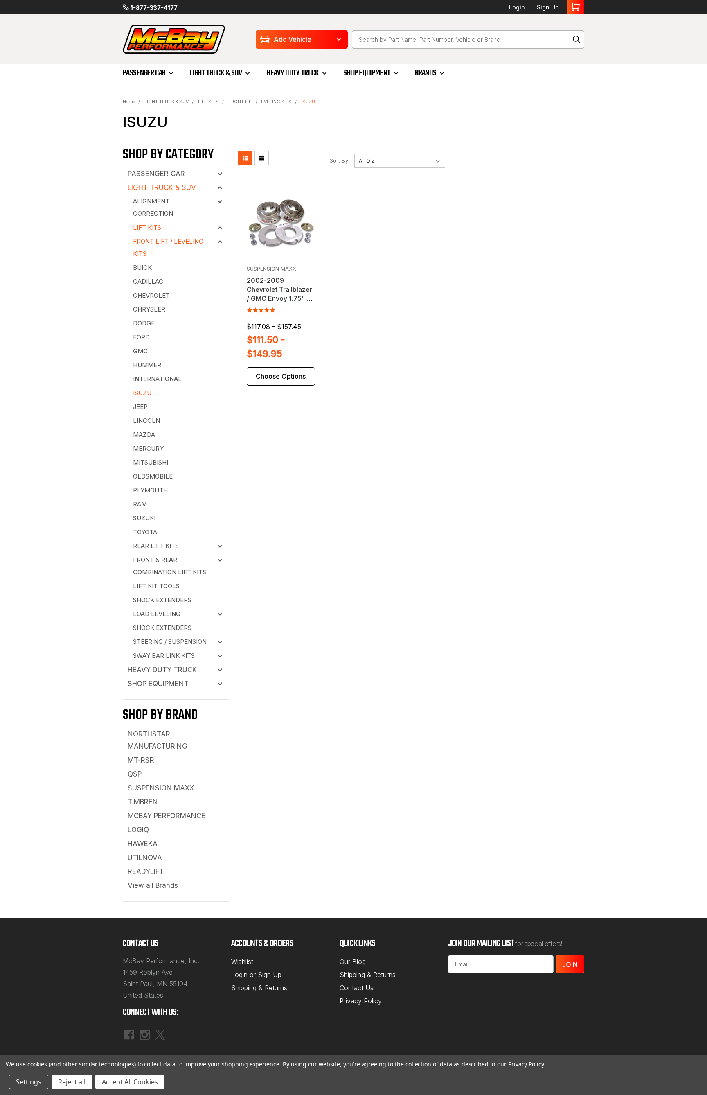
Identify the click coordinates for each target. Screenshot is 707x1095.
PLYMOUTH (150, 490)
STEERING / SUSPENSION (170, 642)
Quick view (281, 254)
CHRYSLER (149, 309)
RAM (140, 504)
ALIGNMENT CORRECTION (153, 207)
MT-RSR (141, 760)
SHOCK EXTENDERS (162, 600)
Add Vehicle (292, 39)
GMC (140, 351)
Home (129, 101)
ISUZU (308, 101)
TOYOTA (145, 532)
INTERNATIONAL (157, 379)
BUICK (142, 267)
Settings (28, 1081)
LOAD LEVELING (156, 614)
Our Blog (353, 961)
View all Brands (153, 885)
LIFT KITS (208, 101)
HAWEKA (143, 844)
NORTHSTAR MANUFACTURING (157, 740)
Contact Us (357, 988)
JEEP (140, 407)
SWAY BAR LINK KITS (164, 655)
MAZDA (144, 434)
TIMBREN (143, 802)
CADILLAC (148, 281)
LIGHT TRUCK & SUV (216, 73)
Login (517, 7)
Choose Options (281, 376)
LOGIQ (138, 830)
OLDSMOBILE (153, 476)
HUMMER (147, 365)
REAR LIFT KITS (156, 546)
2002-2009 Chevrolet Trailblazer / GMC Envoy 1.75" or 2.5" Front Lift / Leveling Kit (280, 298)
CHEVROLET (151, 295)
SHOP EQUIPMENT (367, 73)
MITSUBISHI (150, 462)
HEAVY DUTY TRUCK (292, 73)
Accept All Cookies (130, 1081)
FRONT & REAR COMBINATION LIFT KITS (169, 566)
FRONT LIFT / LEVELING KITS (260, 101)
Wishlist (242, 961)
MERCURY (148, 448)
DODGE (144, 323)
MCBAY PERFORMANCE (166, 816)
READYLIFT (146, 871)
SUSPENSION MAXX (161, 788)
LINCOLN (146, 420)
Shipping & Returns (259, 988)
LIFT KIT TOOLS (156, 586)
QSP (135, 774)
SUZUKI (144, 518)
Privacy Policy (361, 1001)
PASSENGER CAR (144, 73)
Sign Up (548, 7)
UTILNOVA (145, 857)
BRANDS (425, 73)
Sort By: (340, 160)
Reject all (72, 1081)
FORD (141, 337)
